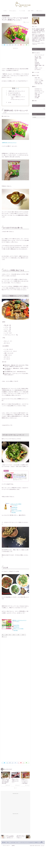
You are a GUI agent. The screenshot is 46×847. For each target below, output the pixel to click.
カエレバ (17, 621)
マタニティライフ (38, 79)
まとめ (9, 102)
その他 (35, 100)
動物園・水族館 (38, 57)
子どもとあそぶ (13, 10)
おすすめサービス (38, 90)
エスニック (4, 636)
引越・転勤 (37, 94)
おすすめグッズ (38, 88)
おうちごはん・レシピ (5, 15)
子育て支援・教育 (38, 83)
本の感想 (37, 97)
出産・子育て (31, 10)
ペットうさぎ (22, 10)
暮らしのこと (39, 10)
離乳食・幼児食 (38, 82)
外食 (36, 60)
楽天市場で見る (14, 507)
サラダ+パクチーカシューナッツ (18, 99)
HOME (5, 10)
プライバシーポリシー (6, 845)
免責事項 (13, 845)
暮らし (35, 86)
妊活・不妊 (37, 77)
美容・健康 (37, 96)
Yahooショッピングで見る (17, 510)
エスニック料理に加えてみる (14, 94)
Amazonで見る (16, 625)
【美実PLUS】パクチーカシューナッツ (16, 91)
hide (17, 88)
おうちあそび (37, 69)
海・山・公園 (37, 56)
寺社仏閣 (37, 62)
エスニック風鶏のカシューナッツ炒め (18, 97)
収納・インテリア (38, 93)
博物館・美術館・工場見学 (39, 66)
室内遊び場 (37, 63)
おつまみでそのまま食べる (14, 93)
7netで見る (14, 512)
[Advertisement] (15, 57)
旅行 (36, 59)
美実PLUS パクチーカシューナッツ (19, 620)
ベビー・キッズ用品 (39, 80)
